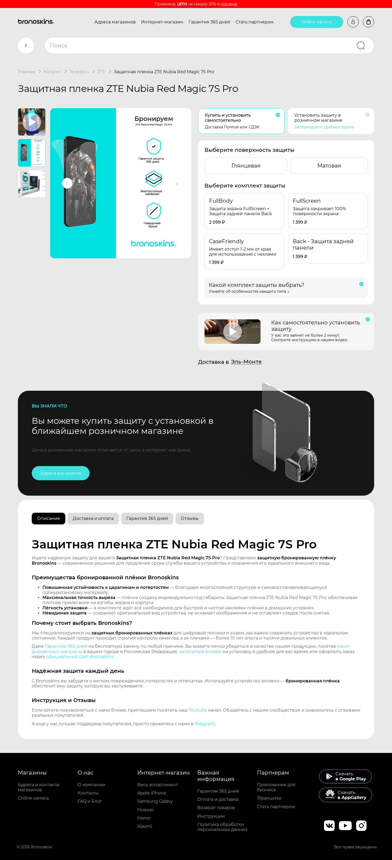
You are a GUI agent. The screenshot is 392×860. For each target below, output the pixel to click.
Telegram (205, 723)
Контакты (88, 793)
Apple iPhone (151, 793)
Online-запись (316, 22)
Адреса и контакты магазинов (39, 787)
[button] (67, 183)
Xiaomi (144, 826)
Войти (353, 21)
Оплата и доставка (217, 799)
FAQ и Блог (90, 801)
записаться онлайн (200, 651)
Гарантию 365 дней (66, 646)
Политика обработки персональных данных (222, 827)
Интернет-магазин (162, 22)
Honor (144, 818)
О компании (91, 784)
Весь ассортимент (157, 784)
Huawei (145, 809)
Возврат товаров (216, 807)
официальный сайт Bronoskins (80, 656)
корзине (229, 4)
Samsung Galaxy (155, 801)
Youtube (198, 710)
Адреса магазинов (115, 22)
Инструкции (211, 816)
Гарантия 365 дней (209, 22)
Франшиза (269, 798)
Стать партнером (254, 22)
